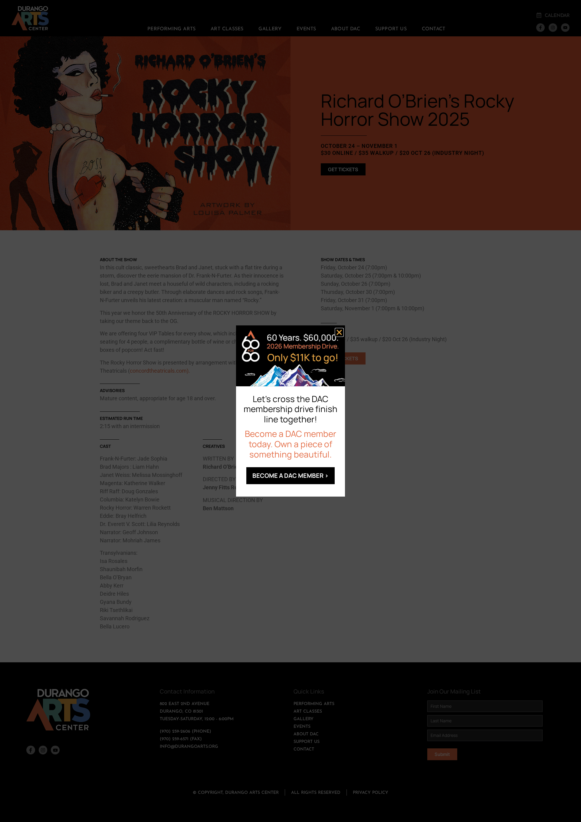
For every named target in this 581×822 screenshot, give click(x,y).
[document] (290, 411)
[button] (339, 332)
